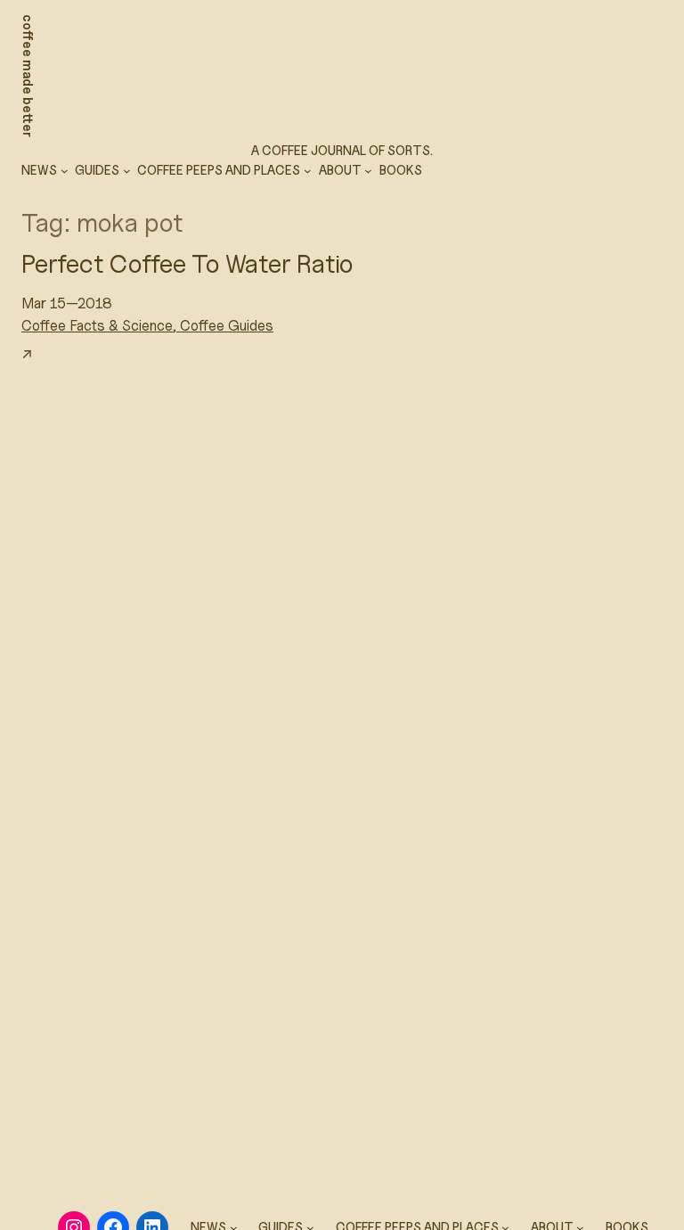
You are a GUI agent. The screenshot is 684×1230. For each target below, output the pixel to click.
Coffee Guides (226, 325)
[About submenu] (368, 171)
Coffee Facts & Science (97, 325)
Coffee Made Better (28, 75)
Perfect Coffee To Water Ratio (187, 263)
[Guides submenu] (127, 171)
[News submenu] (65, 171)
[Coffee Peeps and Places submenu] (308, 171)
